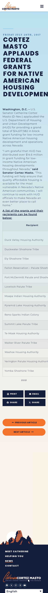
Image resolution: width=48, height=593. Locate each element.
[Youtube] (25, 585)
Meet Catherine (17, 551)
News (9, 561)
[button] (42, 6)
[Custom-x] (11, 585)
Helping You (14, 556)
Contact (12, 565)
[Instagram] (16, 585)
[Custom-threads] (20, 585)
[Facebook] (7, 585)
